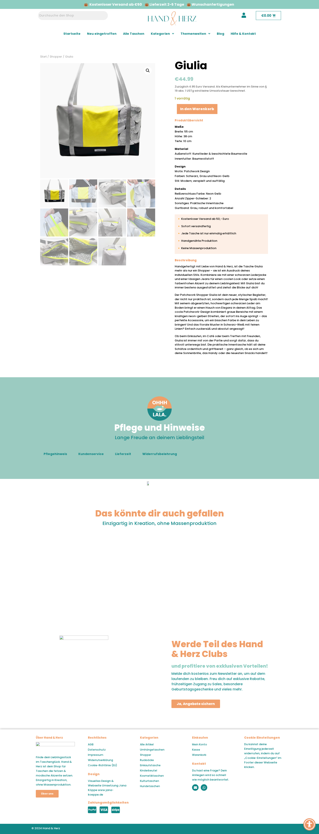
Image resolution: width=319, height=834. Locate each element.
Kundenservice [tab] (91, 454)
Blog (220, 33)
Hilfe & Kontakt (243, 33)
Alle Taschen (133, 33)
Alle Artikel (147, 744)
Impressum (95, 755)
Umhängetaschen (152, 749)
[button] (162, 33)
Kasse (196, 749)
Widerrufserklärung (100, 760)
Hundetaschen (150, 786)
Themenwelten (193, 33)
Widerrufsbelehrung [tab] (159, 454)
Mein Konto (199, 744)
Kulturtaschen (149, 781)
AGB (91, 744)
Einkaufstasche (150, 765)
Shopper (56, 57)
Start (43, 57)
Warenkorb (199, 755)
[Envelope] (195, 787)
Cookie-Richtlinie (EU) (102, 765)
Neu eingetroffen (102, 33)
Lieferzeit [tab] (123, 454)
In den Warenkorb (197, 108)
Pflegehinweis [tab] (55, 454)
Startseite (72, 33)
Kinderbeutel (148, 770)
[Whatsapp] (204, 787)
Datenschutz (97, 749)
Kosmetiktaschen (152, 776)
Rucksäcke (147, 760)
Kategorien (160, 33)
